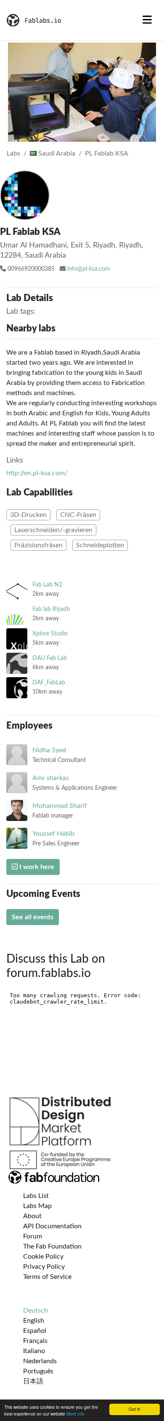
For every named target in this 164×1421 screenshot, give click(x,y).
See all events (32, 917)
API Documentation (52, 1226)
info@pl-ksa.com (88, 269)
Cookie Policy (43, 1256)
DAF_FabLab (48, 682)
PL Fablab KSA (106, 153)
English (33, 1320)
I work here (36, 867)
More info (75, 1413)
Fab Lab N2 (47, 584)
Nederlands (40, 1361)
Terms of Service (47, 1276)
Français (35, 1341)
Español (34, 1330)
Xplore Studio (50, 633)
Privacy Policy (44, 1266)
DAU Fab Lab (49, 658)
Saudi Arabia (56, 153)
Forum (32, 1236)
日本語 (33, 1381)
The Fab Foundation (52, 1246)
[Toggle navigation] (147, 20)
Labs (13, 153)
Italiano (34, 1351)
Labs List (36, 1195)
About (32, 1216)
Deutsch (35, 1310)
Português (38, 1371)
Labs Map (37, 1206)
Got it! (134, 1409)
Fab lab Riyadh (51, 609)
